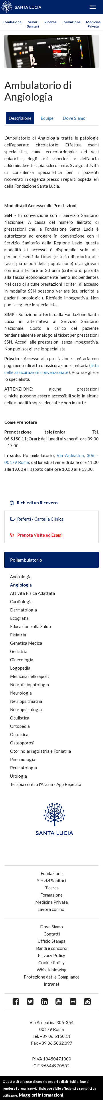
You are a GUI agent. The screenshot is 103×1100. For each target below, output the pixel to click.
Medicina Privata (93, 24)
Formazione (71, 22)
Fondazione (12, 22)
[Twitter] (30, 1002)
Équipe (47, 118)
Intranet (52, 984)
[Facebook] (16, 1002)
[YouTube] (59, 1002)
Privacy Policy (51, 955)
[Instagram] (87, 1002)
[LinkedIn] (44, 1002)
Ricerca (50, 22)
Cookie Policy (51, 962)
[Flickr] (73, 1002)
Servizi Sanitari (33, 24)
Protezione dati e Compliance (52, 976)
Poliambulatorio (26, 559)
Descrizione (20, 118)
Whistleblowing (52, 969)
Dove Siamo (74, 118)
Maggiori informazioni (41, 1094)
